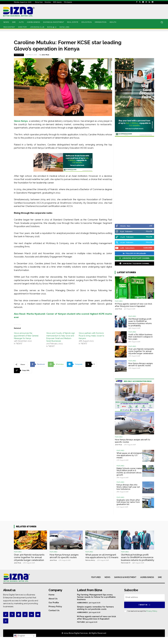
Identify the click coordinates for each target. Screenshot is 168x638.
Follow (149, 231)
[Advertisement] (134, 180)
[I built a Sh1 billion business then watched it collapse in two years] (121, 337)
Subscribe (147, 248)
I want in (143, 605)
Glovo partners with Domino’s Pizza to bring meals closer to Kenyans (91, 335)
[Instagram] (146, 2)
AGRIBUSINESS (82, 603)
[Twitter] (139, 2)
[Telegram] (143, 2)
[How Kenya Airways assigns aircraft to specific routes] (121, 366)
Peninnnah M (125, 563)
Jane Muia (45, 55)
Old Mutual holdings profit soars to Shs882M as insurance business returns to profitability (140, 322)
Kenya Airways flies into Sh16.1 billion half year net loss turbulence (128, 487)
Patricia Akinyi (90, 560)
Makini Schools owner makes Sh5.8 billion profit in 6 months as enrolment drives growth (129, 471)
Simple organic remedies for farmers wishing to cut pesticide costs (95, 608)
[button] (162, 22)
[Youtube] (152, 2)
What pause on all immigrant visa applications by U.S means (129, 455)
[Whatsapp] (5, 620)
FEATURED (19, 54)
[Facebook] (136, 2)
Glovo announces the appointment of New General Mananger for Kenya (26, 335)
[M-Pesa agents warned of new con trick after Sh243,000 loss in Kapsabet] (134, 287)
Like (150, 226)
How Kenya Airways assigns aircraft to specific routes (140, 364)
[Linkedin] (149, 2)
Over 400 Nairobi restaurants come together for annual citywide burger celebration (141, 351)
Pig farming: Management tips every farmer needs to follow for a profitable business (96, 597)
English (21, 636)
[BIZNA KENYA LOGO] (27, 11)
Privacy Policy (151, 611)
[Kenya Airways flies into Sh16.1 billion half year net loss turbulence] (148, 487)
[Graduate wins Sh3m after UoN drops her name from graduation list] (148, 503)
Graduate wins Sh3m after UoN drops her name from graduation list (128, 502)
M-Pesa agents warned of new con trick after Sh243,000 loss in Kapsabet (133, 305)
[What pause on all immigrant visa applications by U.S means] (148, 456)
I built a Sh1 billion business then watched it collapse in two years (140, 336)
